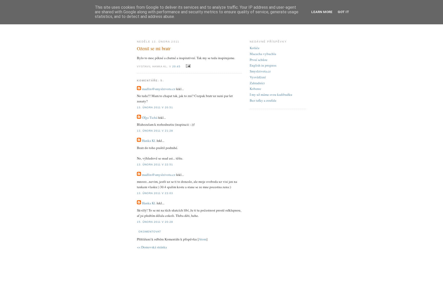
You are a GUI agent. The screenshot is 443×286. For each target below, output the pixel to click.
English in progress (263, 65)
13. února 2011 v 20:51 (155, 107)
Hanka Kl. (149, 140)
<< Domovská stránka (152, 247)
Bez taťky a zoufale (263, 100)
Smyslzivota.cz (260, 71)
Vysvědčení (258, 77)
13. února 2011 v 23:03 (155, 193)
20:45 (177, 66)
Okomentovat (149, 231)
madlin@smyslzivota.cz (158, 89)
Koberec (255, 88)
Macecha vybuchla (263, 53)
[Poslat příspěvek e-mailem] (187, 66)
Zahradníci (257, 83)
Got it (343, 12)
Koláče (254, 48)
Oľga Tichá (149, 117)
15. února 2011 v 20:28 (155, 221)
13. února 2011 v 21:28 (155, 130)
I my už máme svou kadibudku (271, 94)
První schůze (258, 59)
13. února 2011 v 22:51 (155, 164)
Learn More (322, 12)
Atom (202, 239)
